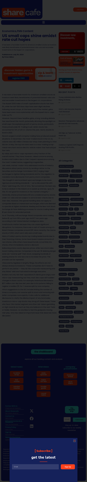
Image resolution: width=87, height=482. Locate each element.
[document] (43, 241)
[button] (74, 441)
